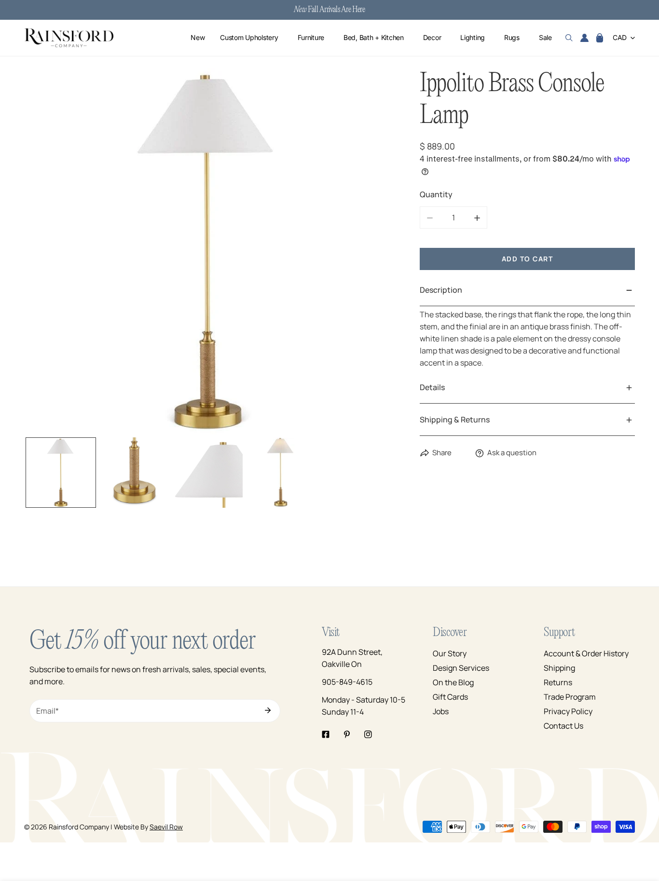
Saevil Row (166, 826)
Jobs (441, 711)
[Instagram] (368, 734)
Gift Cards (450, 696)
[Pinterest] (346, 734)
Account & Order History (586, 653)
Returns (558, 682)
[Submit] (267, 710)
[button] (599, 38)
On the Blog (453, 682)
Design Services (461, 668)
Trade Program (570, 696)
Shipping (559, 668)
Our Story (450, 653)
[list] (207, 251)
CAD (620, 38)
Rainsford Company (79, 826)
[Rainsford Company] (68, 37)
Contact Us (563, 725)
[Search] (569, 38)
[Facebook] (325, 734)
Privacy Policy (568, 711)
